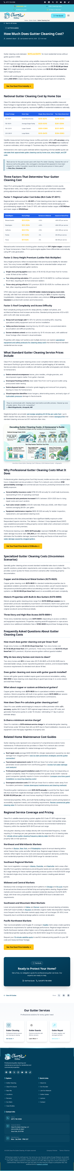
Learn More (32, 1038)
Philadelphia (36, 848)
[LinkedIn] (48, 2)
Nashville (50, 866)
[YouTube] (60, 2)
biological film (60, 417)
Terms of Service (64, 1150)
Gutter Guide (32, 20)
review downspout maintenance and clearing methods (45, 785)
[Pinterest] (64, 2)
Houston (28, 910)
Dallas (28, 907)
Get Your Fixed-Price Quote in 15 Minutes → (22, 546)
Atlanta (32, 866)
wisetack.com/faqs (42, 1164)
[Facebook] (44, 2)
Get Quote (9, 1038)
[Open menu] (68, 16)
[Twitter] (52, 2)
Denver (36, 907)
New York (23, 848)
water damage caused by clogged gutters (19, 539)
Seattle (45, 925)
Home (26, 20)
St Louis (59, 887)
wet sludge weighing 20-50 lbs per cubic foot (44, 414)
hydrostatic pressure (14, 396)
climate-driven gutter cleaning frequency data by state (27, 836)
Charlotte (39, 866)
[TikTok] (68, 2)
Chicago (50, 887)
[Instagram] (56, 2)
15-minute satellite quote (23, 937)
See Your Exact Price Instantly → (18, 86)
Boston (16, 848)
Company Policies (52, 1150)
